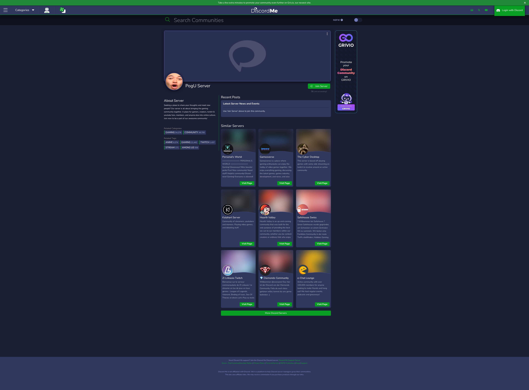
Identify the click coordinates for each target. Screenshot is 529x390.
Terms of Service (272, 363)
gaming (189, 142)
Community (195, 132)
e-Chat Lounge (305, 278)
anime (172, 142)
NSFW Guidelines (287, 363)
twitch (207, 142)
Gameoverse (267, 157)
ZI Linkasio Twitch (232, 278)
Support (304, 363)
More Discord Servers (276, 313)
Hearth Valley (267, 217)
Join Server (321, 86)
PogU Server (197, 86)
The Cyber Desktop (308, 157)
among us (190, 147)
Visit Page (247, 183)
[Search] (167, 20)
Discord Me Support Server (289, 360)
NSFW (336, 20)
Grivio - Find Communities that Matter (237, 363)
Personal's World (232, 157)
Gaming (173, 132)
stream (172, 147)
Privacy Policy (258, 363)
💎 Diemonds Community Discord (274, 280)
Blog (297, 363)
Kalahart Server (231, 217)
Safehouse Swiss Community (307, 219)
